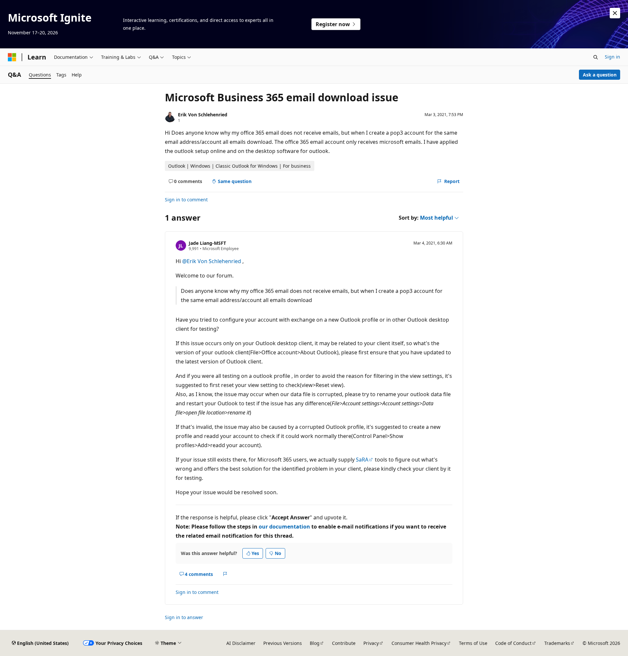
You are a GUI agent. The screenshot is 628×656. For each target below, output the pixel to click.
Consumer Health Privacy (419, 643)
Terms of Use (473, 643)
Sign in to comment (186, 199)
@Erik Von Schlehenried (212, 261)
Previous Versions (282, 643)
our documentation (284, 526)
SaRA (362, 459)
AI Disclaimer (240, 643)
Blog (315, 643)
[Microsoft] (12, 57)
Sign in (612, 57)
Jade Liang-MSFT (207, 243)
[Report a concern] (225, 574)
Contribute (344, 643)
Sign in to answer (184, 617)
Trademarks (557, 643)
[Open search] (595, 57)
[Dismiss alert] (615, 13)
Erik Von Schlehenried (202, 114)
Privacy (371, 643)
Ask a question (600, 75)
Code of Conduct (513, 643)
